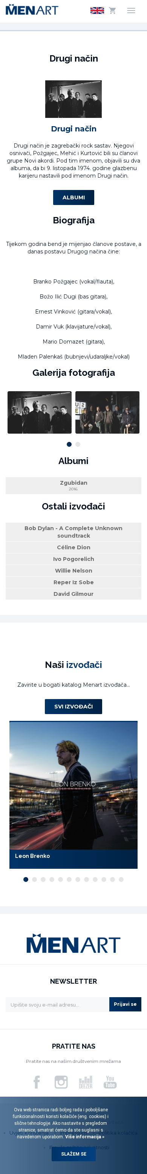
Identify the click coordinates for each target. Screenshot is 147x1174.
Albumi (74, 197)
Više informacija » (84, 1136)
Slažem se (73, 1154)
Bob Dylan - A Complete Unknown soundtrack (73, 532)
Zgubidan (73, 485)
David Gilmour (73, 594)
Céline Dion (73, 547)
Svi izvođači (73, 706)
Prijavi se (125, 1004)
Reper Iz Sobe (74, 582)
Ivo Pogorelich (73, 559)
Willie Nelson (73, 570)
